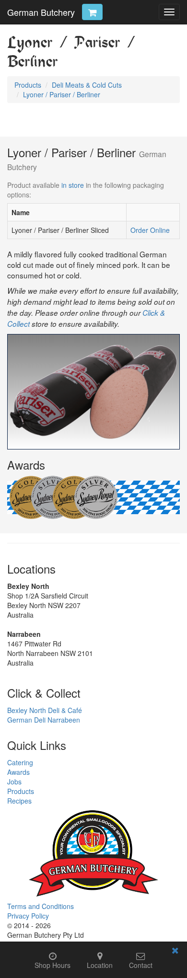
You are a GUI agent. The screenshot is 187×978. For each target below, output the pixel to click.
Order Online (150, 230)
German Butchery (41, 12)
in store (72, 185)
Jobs (14, 781)
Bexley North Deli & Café (44, 710)
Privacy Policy (28, 915)
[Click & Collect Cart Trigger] (92, 12)
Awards (18, 772)
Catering (20, 762)
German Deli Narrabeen (43, 720)
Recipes (19, 800)
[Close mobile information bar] (175, 952)
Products (20, 791)
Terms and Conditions (40, 906)
